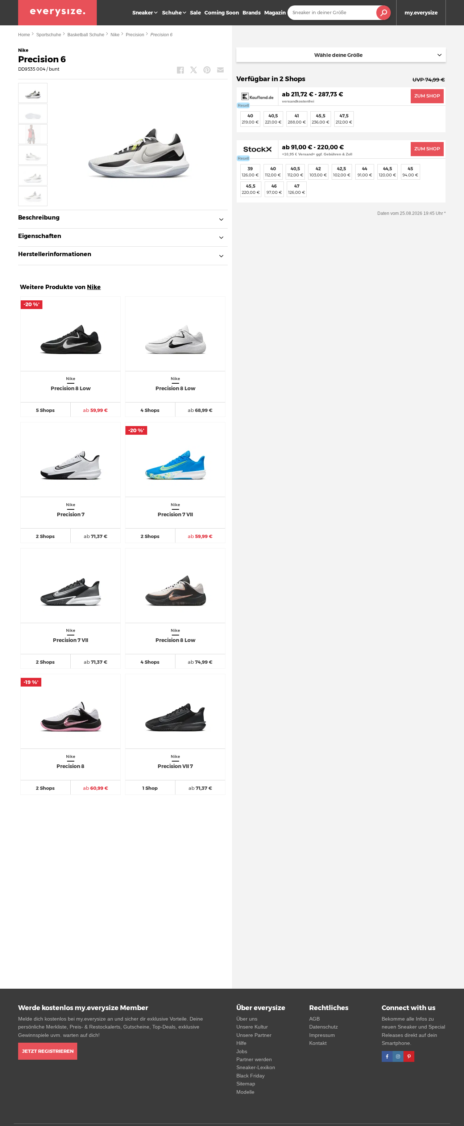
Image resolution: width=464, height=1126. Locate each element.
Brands (252, 12)
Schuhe (172, 12)
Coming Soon (221, 12)
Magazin (275, 12)
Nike (115, 34)
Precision (135, 34)
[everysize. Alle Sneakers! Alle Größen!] (57, 12)
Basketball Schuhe (85, 34)
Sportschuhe (48, 34)
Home (24, 34)
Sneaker (142, 12)
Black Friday (250, 1076)
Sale (195, 12)
